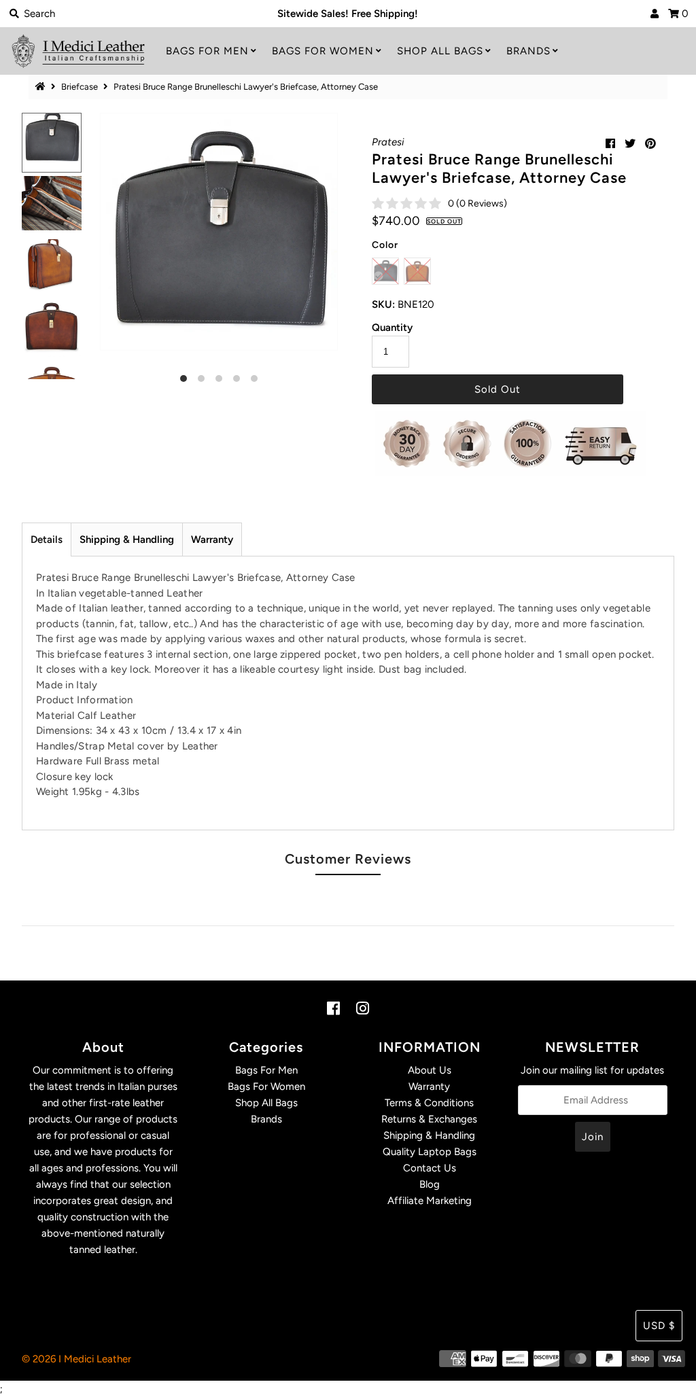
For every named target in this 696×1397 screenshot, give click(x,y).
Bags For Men (207, 51)
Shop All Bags (440, 51)
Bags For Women (323, 51)
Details (47, 539)
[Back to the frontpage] (42, 87)
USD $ (659, 1326)
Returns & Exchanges (429, 1119)
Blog (429, 1184)
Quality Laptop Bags (429, 1152)
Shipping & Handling (127, 539)
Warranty (212, 539)
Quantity (392, 327)
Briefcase (79, 87)
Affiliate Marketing (429, 1201)
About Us (429, 1070)
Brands (528, 51)
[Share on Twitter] (630, 143)
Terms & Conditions (429, 1103)
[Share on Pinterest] (650, 143)
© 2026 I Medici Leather (76, 1359)
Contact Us (429, 1168)
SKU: (383, 304)
